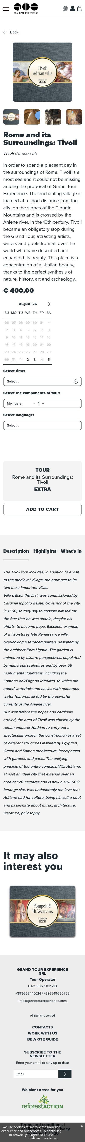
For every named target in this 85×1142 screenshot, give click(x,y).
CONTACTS (42, 1027)
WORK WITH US (42, 1033)
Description (16, 551)
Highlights (44, 551)
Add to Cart (42, 509)
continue (34, 1138)
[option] (42, 72)
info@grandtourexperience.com (43, 1001)
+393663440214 (28, 993)
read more (50, 1138)
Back (14, 32)
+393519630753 (57, 993)
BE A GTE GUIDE (42, 1039)
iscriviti (64, 1074)
